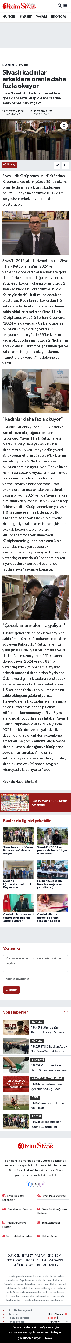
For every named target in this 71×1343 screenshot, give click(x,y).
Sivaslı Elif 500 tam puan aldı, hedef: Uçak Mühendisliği (52, 850)
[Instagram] (42, 1184)
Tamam (48, 1338)
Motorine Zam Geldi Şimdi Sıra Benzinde (48, 1068)
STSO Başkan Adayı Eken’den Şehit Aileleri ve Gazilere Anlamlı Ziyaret (49, 1049)
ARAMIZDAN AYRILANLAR (47, 1078)
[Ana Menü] (65, 6)
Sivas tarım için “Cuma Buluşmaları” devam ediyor (18, 850)
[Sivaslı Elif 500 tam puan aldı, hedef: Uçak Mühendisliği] (52, 835)
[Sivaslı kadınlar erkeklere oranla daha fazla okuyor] (35, 139)
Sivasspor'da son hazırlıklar (47, 1105)
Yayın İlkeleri (16, 1322)
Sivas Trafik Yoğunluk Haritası (52, 1211)
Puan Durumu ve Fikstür (14, 1224)
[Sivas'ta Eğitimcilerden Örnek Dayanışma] (18, 869)
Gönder (11, 990)
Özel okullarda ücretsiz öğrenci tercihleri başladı (48, 917)
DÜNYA (41, 1260)
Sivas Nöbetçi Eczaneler (13, 1197)
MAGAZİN (55, 1260)
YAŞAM (41, 16)
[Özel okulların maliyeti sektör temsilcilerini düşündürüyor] (18, 903)
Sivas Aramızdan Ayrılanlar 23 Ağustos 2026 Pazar (47, 1087)
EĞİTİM (23, 65)
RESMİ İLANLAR (47, 1265)
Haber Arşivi (49, 1236)
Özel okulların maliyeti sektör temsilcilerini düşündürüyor (18, 917)
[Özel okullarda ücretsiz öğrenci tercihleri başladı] (52, 903)
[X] (35, 1184)
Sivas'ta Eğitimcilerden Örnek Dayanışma (17, 884)
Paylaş (11, 164)
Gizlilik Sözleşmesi (20, 1310)
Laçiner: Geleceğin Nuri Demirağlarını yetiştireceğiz (49, 884)
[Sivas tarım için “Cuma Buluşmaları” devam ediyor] (18, 835)
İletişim (13, 1314)
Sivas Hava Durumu (54, 1195)
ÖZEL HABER (25, 1260)
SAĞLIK (18, 1265)
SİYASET (26, 16)
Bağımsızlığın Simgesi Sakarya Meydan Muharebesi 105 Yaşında (48, 1030)
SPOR (35, 1097)
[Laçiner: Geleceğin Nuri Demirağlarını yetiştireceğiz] (52, 869)
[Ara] (60, 6)
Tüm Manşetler (51, 1222)
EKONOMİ (58, 16)
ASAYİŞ (30, 1265)
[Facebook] (29, 1184)
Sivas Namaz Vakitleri (20, 1209)
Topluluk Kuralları (19, 1318)
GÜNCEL (9, 16)
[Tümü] (66, 1012)
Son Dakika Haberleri (19, 1236)
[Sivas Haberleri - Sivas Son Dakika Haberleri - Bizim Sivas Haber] (19, 6)
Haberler (8, 65)
